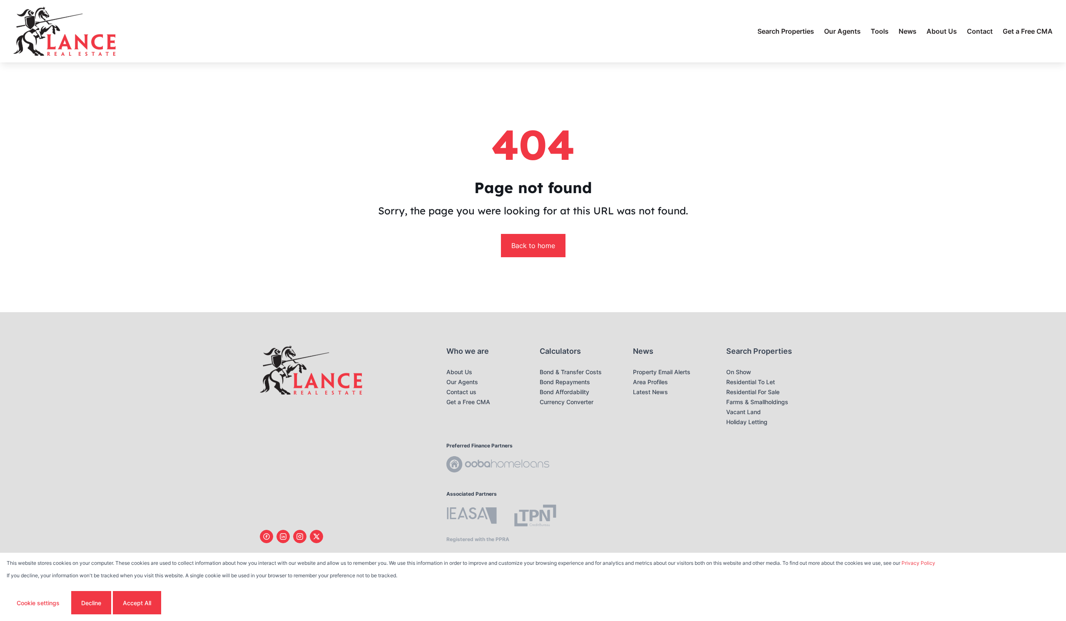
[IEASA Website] (471, 517)
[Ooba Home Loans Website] (497, 465)
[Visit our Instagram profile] (299, 536)
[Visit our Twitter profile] (316, 536)
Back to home (533, 245)
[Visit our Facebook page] (266, 536)
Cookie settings (38, 602)
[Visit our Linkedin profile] (283, 536)
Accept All (137, 602)
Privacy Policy (918, 563)
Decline (91, 602)
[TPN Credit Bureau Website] (535, 516)
